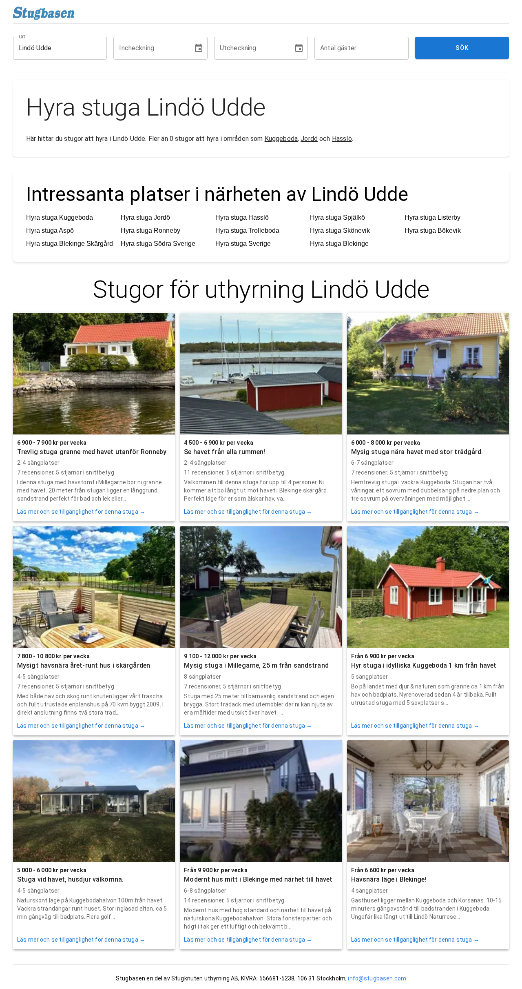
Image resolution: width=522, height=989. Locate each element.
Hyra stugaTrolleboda (247, 230)
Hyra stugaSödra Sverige (158, 243)
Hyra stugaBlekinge (339, 243)
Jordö (309, 139)
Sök (462, 47)
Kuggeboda (281, 139)
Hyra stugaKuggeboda (59, 217)
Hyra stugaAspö (50, 230)
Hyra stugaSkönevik (340, 230)
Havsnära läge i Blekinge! (389, 879)
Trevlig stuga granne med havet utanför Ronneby (92, 452)
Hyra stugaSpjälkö (337, 217)
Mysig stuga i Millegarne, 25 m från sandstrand (256, 665)
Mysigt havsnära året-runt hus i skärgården (83, 665)
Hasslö (342, 139)
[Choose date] (198, 48)
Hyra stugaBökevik (433, 230)
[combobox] (54, 48)
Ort (22, 36)
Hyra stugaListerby (432, 217)
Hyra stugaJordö (145, 217)
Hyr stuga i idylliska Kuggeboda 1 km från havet (424, 665)
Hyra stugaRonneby (150, 230)
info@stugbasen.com (377, 978)
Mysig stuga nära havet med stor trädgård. (417, 452)
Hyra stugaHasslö (242, 217)
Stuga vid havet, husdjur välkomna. (70, 879)
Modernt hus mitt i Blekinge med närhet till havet (258, 879)
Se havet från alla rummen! (224, 452)
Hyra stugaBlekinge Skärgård (69, 243)
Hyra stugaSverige (243, 243)
